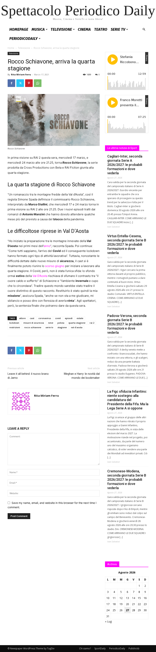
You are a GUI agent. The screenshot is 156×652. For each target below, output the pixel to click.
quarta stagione (76, 322)
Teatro (100, 29)
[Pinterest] (29, 83)
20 (127, 604)
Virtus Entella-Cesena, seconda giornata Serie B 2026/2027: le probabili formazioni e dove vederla (126, 244)
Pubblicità (134, 648)
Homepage (18, 29)
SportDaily (100, 648)
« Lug (108, 621)
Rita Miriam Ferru (21, 74)
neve (50, 322)
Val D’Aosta (40, 276)
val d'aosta (76, 327)
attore (22, 318)
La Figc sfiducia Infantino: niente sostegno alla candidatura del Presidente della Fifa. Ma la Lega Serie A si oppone (127, 399)
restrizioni (14, 327)
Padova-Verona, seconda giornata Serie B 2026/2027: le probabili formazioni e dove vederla (126, 324)
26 (121, 610)
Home (11, 48)
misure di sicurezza (33, 322)
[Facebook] (11, 83)
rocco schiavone (32, 327)
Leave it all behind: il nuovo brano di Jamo (28, 375)
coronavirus (44, 318)
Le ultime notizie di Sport (122, 148)
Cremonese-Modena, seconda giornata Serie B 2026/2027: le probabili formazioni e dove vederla (126, 479)
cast (32, 318)
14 (133, 598)
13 (127, 598)
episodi (68, 318)
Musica (38, 29)
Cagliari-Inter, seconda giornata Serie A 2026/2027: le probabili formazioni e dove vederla (124, 164)
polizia (60, 322)
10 (107, 598)
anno (47, 246)
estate (80, 318)
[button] (143, 29)
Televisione (61, 29)
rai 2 (92, 322)
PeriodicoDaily (23, 38)
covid (58, 318)
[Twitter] (20, 83)
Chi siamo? (85, 648)
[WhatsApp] (37, 83)
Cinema (84, 29)
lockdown (14, 322)
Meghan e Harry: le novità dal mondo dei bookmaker (82, 375)
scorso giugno (54, 266)
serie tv (49, 327)
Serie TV (118, 29)
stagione (62, 327)
